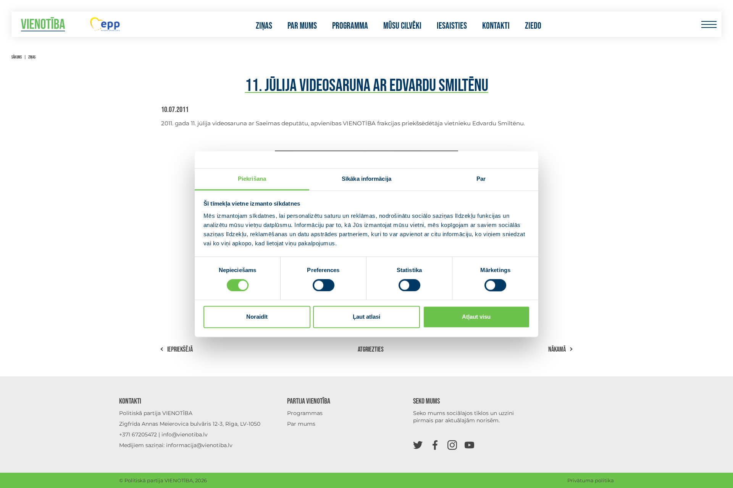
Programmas (305, 413)
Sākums (16, 57)
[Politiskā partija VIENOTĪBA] (42, 24)
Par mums (302, 26)
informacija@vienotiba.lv (199, 445)
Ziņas (264, 26)
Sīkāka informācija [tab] (366, 178)
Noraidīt (257, 317)
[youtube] (469, 445)
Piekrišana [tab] (252, 178)
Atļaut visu (476, 317)
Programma (350, 26)
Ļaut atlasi (366, 317)
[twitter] (417, 445)
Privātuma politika (590, 480)
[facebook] (435, 445)
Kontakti (496, 26)
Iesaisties (452, 26)
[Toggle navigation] (709, 24)
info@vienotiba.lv (184, 434)
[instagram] (452, 445)
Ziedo (533, 26)
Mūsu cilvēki (402, 26)
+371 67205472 (138, 434)
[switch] (323, 285)
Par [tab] (481, 178)
